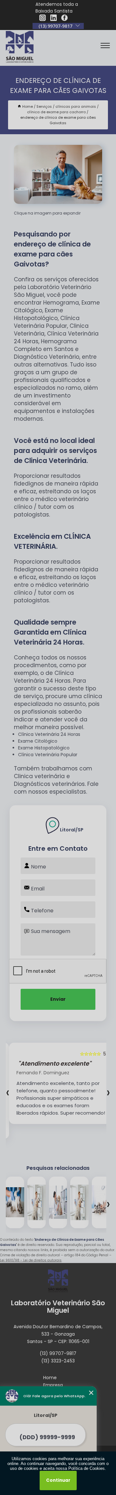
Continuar (58, 1480)
